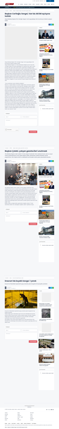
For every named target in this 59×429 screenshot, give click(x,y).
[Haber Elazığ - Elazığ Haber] (9, 4)
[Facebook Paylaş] (49, 24)
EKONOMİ (25, 4)
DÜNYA (45, 4)
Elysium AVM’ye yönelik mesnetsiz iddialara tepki (24, 7)
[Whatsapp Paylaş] (53, 24)
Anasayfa (6, 10)
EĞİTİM (42, 4)
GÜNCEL (21, 4)
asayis (11, 277)
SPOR (33, 4)
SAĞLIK (49, 4)
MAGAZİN (37, 4)
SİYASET (30, 4)
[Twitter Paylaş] (51, 24)
